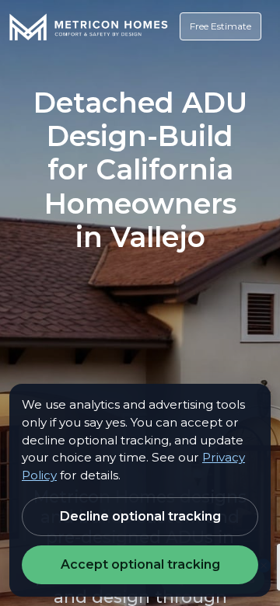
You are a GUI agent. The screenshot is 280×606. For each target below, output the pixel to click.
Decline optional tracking (140, 516)
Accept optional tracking (140, 564)
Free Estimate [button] (220, 26)
